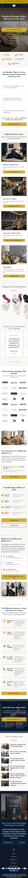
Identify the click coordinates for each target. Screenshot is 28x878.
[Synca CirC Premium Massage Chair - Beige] (4, 312)
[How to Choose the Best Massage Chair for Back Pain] (5, 768)
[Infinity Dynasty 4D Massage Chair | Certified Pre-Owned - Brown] (26, 317)
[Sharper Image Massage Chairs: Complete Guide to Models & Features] (5, 776)
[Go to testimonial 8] (18, 361)
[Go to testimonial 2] (9, 361)
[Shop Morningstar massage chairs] (5, 399)
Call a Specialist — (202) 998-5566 (14, 724)
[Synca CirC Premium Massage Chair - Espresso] (7, 312)
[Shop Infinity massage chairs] (5, 383)
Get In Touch (13, 866)
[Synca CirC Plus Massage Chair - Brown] (18, 313)
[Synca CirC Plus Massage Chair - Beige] (15, 313)
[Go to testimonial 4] (12, 361)
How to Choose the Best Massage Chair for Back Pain (17, 767)
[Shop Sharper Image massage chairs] (14, 388)
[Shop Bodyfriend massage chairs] (23, 388)
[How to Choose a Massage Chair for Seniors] (5, 753)
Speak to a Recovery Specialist (14, 34)
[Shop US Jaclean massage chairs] (23, 393)
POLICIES (13, 862)
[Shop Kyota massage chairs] (23, 383)
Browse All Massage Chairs (14, 719)
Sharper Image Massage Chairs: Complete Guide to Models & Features (18, 775)
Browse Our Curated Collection (14, 29)
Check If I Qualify (14, 476)
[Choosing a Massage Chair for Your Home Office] (5, 746)
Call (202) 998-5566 (14, 525)
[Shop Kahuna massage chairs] (5, 393)
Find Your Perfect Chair (14, 124)
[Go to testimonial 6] (15, 361)
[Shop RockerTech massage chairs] (14, 393)
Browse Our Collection (14, 693)
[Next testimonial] (25, 345)
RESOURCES (13, 859)
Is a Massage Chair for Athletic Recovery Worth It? (17, 760)
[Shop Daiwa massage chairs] (14, 383)
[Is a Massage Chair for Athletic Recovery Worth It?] (5, 760)
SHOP (13, 853)
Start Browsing (14, 520)
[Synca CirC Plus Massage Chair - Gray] (16, 313)
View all (14, 290)
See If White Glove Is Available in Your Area (14, 577)
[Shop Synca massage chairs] (5, 388)
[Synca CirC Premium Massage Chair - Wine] (6, 312)
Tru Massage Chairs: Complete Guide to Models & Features (18, 783)
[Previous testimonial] (2, 345)
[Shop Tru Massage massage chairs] (14, 399)
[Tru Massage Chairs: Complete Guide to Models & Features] (5, 783)
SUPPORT (13, 856)
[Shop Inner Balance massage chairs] (23, 399)
